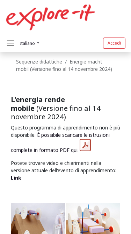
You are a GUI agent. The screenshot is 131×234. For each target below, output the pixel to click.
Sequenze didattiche (39, 61)
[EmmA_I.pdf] (85, 145)
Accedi (114, 43)
